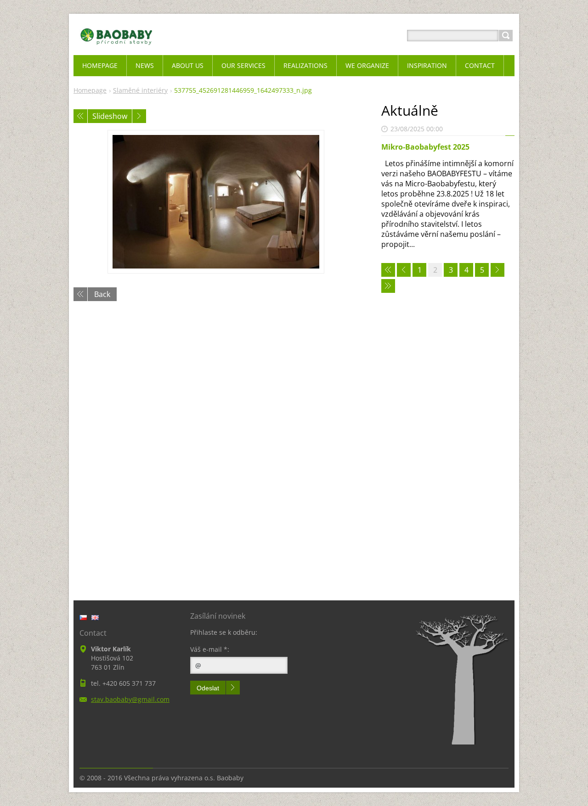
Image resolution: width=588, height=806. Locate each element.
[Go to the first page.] (388, 270)
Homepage (90, 90)
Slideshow (109, 116)
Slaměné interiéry (140, 90)
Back (102, 294)
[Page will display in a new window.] (215, 202)
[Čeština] (83, 617)
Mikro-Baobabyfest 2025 (425, 147)
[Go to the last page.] (388, 286)
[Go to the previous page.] (404, 270)
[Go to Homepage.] (116, 46)
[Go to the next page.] (497, 270)
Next (139, 116)
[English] (95, 617)
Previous (80, 116)
